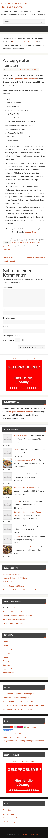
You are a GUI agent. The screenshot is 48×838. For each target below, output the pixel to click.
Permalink (6, 249)
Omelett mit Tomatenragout (9, 259)
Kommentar (8, 288)
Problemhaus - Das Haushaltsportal (14, 5)
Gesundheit (7, 649)
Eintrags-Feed (8, 814)
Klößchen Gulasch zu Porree (25, 488)
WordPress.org (9, 822)
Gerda (5, 616)
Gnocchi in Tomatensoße (35, 259)
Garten (5, 645)
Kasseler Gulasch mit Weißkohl (26, 460)
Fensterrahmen (20, 474)
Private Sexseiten (9, 744)
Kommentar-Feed (10, 818)
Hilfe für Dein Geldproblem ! (24, 359)
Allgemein (6, 641)
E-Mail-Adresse (9, 318)
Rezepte (35, 70)
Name (6, 309)
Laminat (17, 536)
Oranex (17, 501)
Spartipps (6, 665)
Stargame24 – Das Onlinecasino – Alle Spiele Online (23, 705)
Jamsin (5, 612)
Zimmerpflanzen (9, 673)
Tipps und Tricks (9, 669)
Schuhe (17, 526)
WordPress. (36, 835)
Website (6, 327)
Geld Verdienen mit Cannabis (14, 737)
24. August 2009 (23, 70)
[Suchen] (42, 22)
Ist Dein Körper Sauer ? (17, 619)
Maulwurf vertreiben (22, 436)
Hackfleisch (15, 242)
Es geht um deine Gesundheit (24, 42)
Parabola (25, 835)
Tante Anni (11, 70)
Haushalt (6, 653)
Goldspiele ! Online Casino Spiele (16, 698)
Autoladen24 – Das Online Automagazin (18, 694)
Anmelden (7, 810)
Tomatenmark (31, 242)
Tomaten (23, 242)
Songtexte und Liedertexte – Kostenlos (18, 701)
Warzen (17, 449)
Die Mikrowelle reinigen (12, 574)
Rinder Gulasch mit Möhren (24, 547)
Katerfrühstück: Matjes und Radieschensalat (20, 590)
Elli (4, 619)
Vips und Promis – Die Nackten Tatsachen (19, 709)
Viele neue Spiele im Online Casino (16, 734)
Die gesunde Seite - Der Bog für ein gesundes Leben (23, 741)
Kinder (5, 657)
